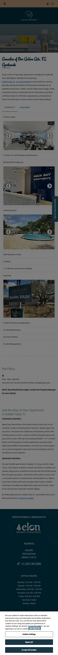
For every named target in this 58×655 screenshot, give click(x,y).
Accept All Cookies (29, 650)
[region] (29, 633)
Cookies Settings (29, 634)
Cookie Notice (34, 629)
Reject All (29, 642)
